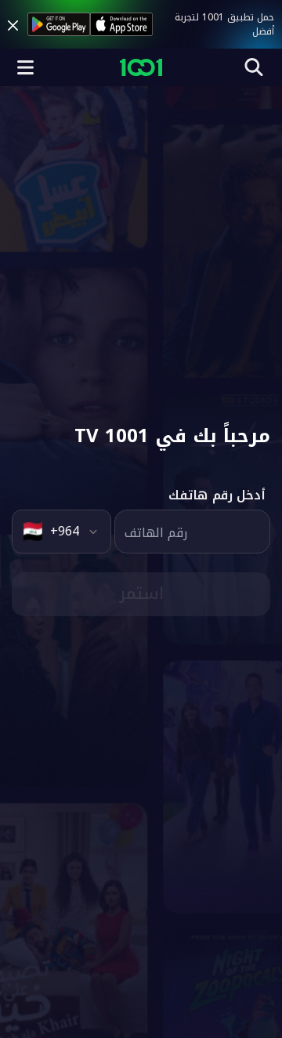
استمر (141, 593)
